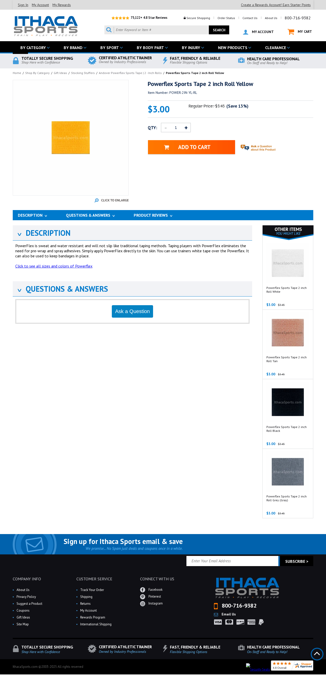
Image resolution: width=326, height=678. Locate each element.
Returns (85, 603)
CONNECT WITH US (157, 578)
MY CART (304, 31)
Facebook (155, 589)
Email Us (228, 614)
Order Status (226, 18)
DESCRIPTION (44, 233)
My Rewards (61, 5)
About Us (271, 18)
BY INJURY (191, 47)
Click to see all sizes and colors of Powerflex (53, 266)
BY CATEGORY (33, 47)
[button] (325, 677)
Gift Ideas (60, 73)
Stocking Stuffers (83, 73)
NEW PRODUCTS (232, 47)
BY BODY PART (150, 47)
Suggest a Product (29, 603)
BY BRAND (73, 47)
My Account (40, 5)
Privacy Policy (26, 597)
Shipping (86, 597)
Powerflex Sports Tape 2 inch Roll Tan (286, 359)
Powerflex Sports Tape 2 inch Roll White (286, 289)
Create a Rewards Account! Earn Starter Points (276, 5)
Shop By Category (37, 73)
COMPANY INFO (27, 578)
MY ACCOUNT (262, 32)
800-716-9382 (298, 17)
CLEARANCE (275, 47)
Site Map (23, 624)
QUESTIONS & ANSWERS (62, 289)
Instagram (155, 603)
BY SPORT (109, 47)
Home (17, 73)
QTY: (152, 127)
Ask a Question (132, 311)
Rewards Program (92, 617)
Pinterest (154, 596)
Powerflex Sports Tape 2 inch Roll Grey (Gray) (286, 498)
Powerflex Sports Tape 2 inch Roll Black (286, 429)
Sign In (23, 5)
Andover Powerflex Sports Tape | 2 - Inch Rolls (130, 73)
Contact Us (249, 18)
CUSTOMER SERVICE (94, 578)
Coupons (23, 610)
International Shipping (96, 624)
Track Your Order (92, 590)
